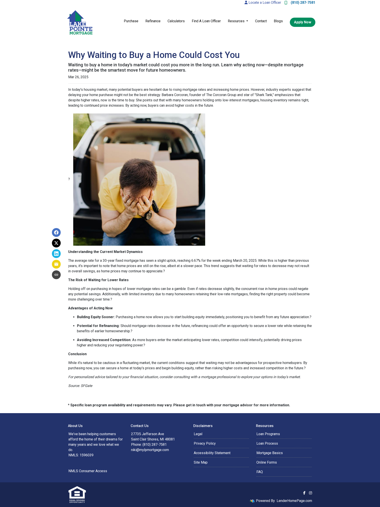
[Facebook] (304, 493)
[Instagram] (310, 493)
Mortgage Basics (269, 453)
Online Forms (266, 462)
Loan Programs (268, 434)
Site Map (201, 462)
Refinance (153, 21)
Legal (198, 434)
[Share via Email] (56, 264)
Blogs (278, 21)
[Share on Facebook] (56, 232)
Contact (261, 21)
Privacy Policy (205, 443)
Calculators (176, 21)
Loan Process (267, 443)
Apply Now (302, 22)
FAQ (259, 472)
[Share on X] (56, 243)
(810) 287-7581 (303, 2)
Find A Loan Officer (206, 21)
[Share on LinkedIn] (56, 253)
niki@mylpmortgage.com (150, 450)
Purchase (131, 21)
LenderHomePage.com (294, 501)
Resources (236, 21)
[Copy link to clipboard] (56, 274)
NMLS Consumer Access (87, 471)
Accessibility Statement (212, 453)
